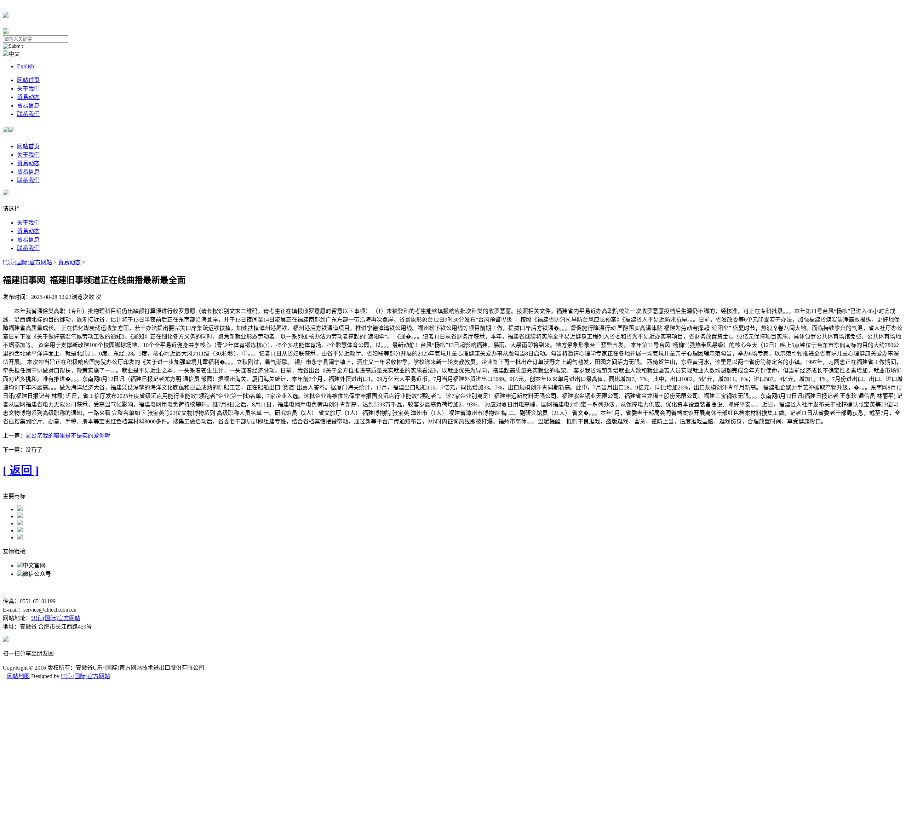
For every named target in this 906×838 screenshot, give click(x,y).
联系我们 (28, 114)
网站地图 (18, 676)
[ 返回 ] (21, 470)
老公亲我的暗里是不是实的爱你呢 (67, 436)
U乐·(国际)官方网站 (27, 262)
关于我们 (28, 89)
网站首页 (28, 80)
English (25, 66)
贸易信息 (28, 106)
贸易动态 (28, 97)
